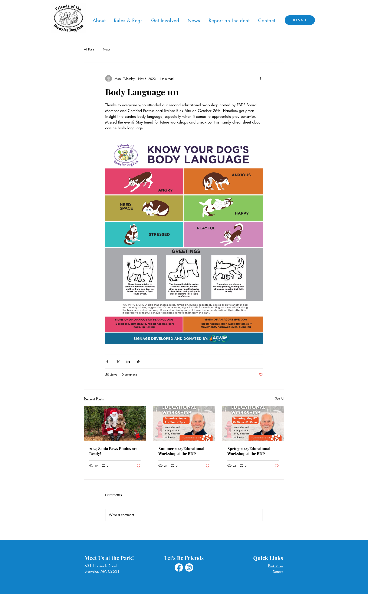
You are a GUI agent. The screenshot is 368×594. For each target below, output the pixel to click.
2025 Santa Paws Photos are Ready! (113, 451)
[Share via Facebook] (107, 361)
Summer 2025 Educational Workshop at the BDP (181, 451)
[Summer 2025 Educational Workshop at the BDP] (184, 423)
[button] (99, 20)
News (107, 49)
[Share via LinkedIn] (128, 361)
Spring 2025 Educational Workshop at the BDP (248, 451)
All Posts (89, 49)
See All (279, 398)
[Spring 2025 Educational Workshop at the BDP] (253, 423)
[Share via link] (139, 361)
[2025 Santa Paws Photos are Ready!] (115, 423)
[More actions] (260, 78)
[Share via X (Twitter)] (118, 361)
